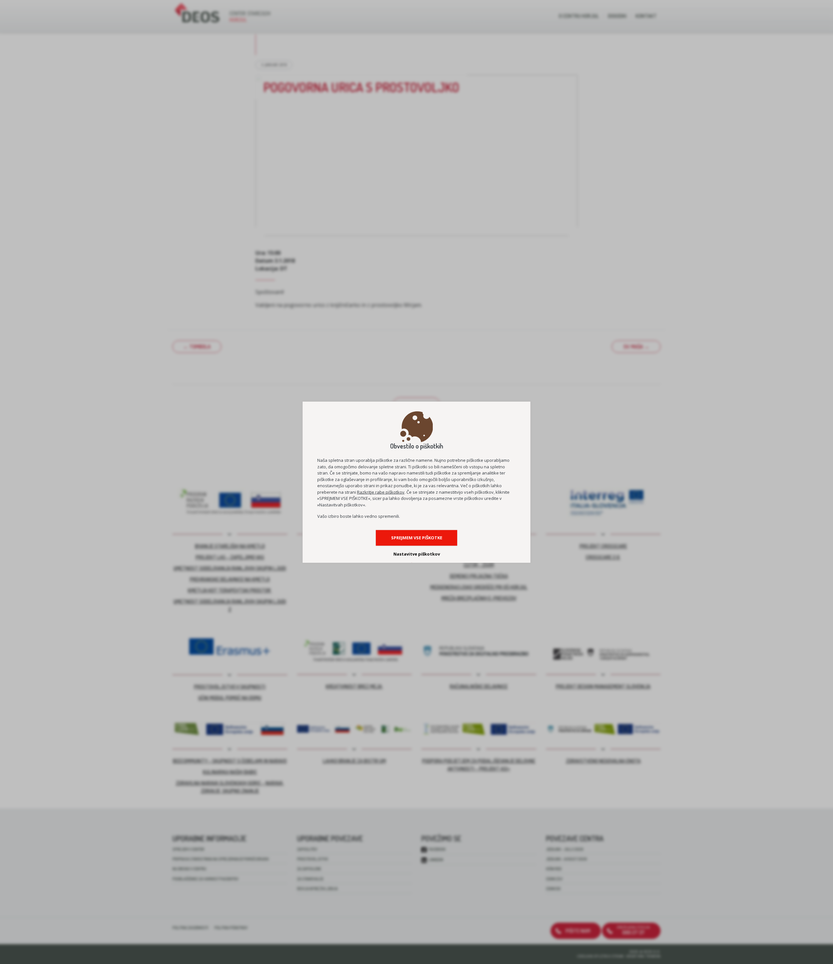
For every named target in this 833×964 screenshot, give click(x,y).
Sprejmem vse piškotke (416, 538)
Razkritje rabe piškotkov (380, 492)
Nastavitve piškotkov (416, 554)
